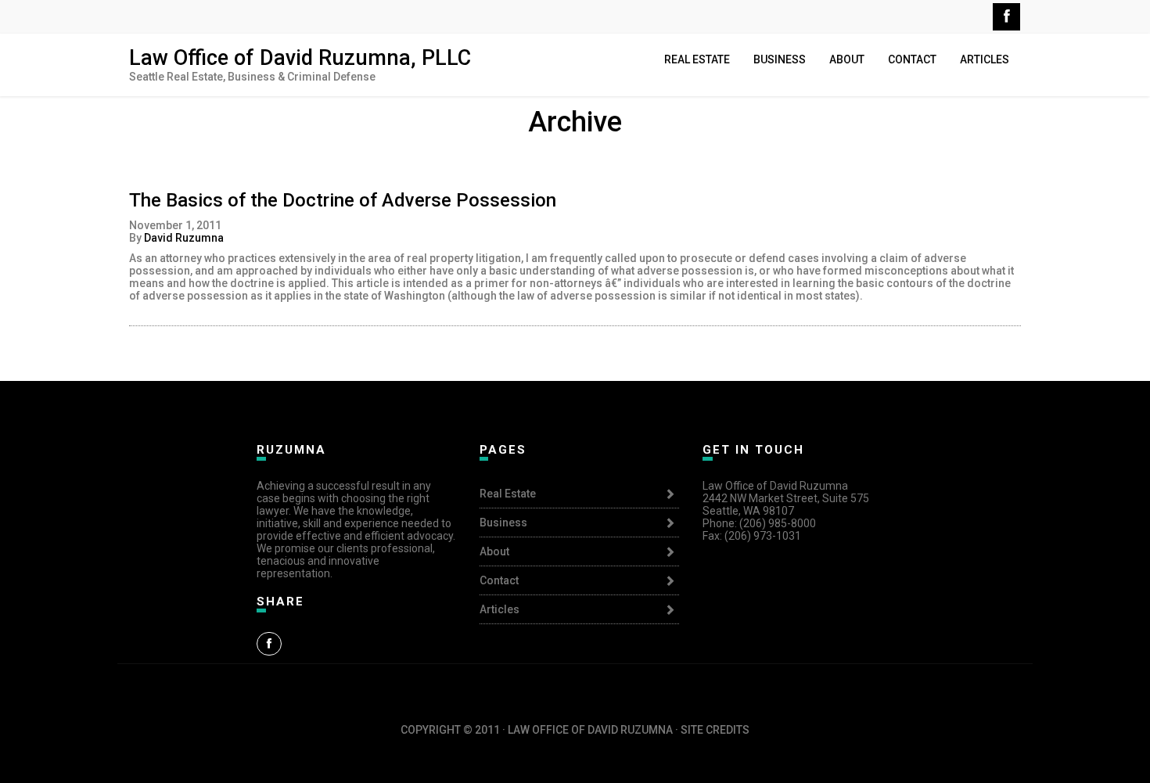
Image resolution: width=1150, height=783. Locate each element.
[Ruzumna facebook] (269, 643)
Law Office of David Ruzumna (575, 717)
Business (779, 59)
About (846, 59)
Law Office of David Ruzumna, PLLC (300, 57)
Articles (984, 59)
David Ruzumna (184, 238)
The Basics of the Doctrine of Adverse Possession (342, 200)
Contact (912, 59)
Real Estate (697, 59)
